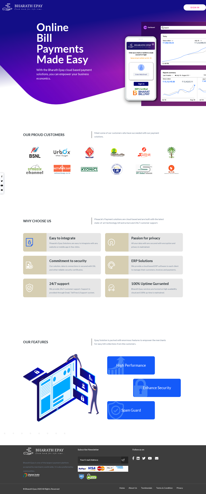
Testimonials (146, 488)
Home (122, 488)
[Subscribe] (124, 460)
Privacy (180, 488)
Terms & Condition (164, 488)
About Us (133, 488)
